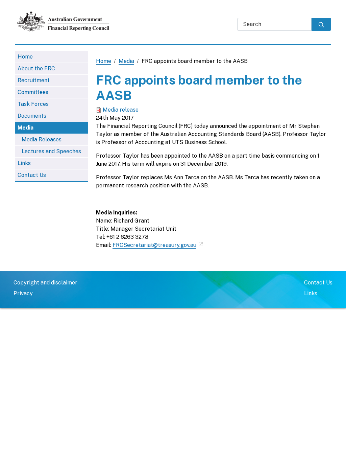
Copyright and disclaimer (45, 282)
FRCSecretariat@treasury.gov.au (154, 245)
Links (24, 163)
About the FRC (36, 68)
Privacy (23, 293)
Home (25, 56)
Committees (33, 92)
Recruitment (34, 80)
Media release (121, 110)
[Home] (66, 21)
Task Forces (33, 104)
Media (25, 127)
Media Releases (41, 139)
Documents (32, 116)
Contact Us (32, 175)
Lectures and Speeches (51, 151)
